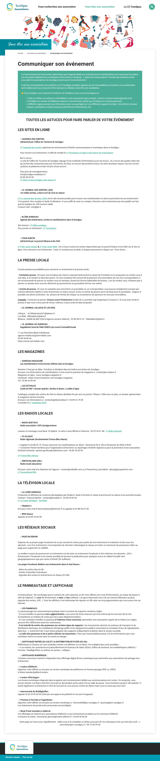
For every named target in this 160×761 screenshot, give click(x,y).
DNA (49, 246)
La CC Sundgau (132, 6)
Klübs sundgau (39, 225)
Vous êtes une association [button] (100, 6)
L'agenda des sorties (32, 147)
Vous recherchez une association (57, 6)
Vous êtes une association (36, 53)
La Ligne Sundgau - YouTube (33, 500)
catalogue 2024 (39, 402)
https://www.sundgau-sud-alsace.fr (39, 180)
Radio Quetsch (115, 431)
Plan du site (27, 757)
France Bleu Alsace (29, 455)
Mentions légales (13, 757)
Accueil (20, 53)
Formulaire (51, 228)
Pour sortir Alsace (28, 246)
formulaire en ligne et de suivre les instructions (91, 153)
